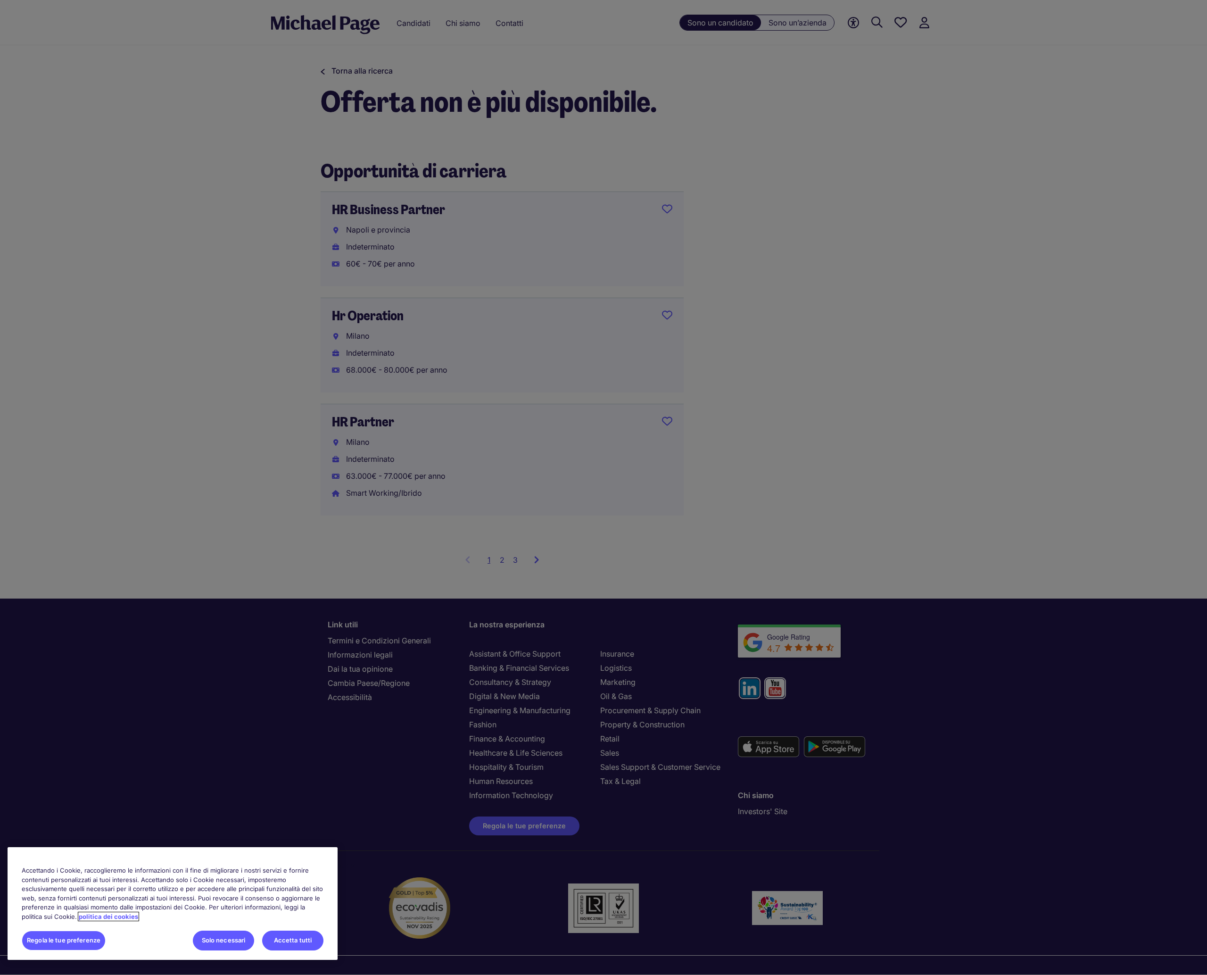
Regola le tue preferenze (63, 940)
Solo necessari (224, 940)
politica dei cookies (108, 916)
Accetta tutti (293, 940)
